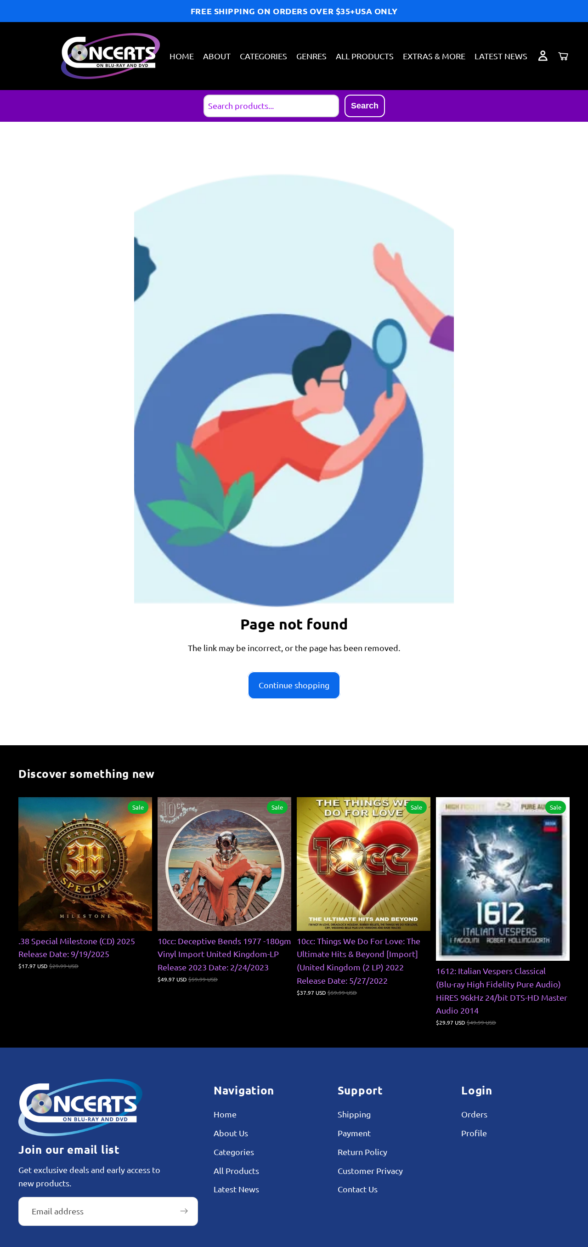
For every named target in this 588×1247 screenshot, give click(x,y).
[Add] (138, 916)
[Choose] (416, 916)
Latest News (236, 1189)
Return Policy (362, 1151)
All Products (236, 1170)
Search (365, 105)
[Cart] (563, 56)
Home (225, 1114)
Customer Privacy (370, 1170)
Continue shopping (294, 685)
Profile (474, 1133)
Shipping (354, 1114)
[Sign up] (184, 1211)
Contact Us (358, 1189)
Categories (234, 1151)
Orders (474, 1114)
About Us (231, 1133)
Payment (354, 1133)
